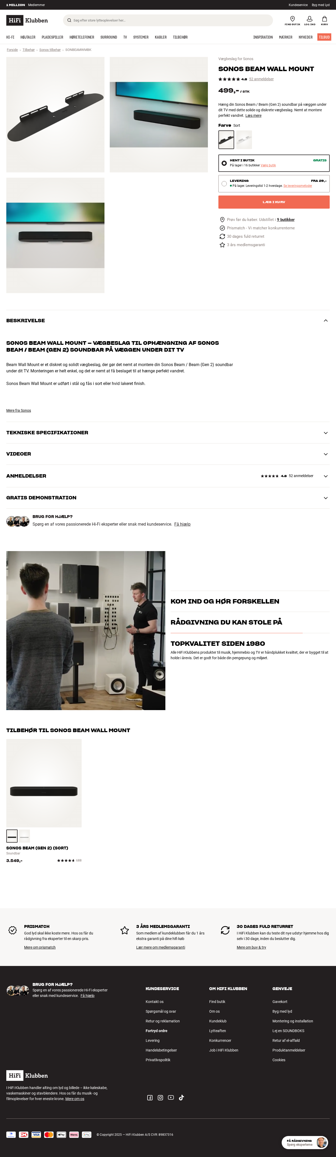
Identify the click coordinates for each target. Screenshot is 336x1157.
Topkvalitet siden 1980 (218, 666)
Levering (153, 1040)
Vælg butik (268, 165)
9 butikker (286, 220)
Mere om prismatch (40, 947)
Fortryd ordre (156, 1031)
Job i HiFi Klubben (223, 1050)
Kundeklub (218, 1021)
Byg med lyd (282, 1011)
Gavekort (279, 1002)
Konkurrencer (220, 1040)
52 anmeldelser (261, 79)
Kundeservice (298, 5)
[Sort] (226, 139)
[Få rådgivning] (321, 1142)
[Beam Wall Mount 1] (55, 114)
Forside (12, 50)
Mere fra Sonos (18, 410)
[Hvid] (244, 139)
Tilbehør (29, 50)
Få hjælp (182, 524)
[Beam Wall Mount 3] (55, 235)
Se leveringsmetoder (298, 186)
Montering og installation (292, 1021)
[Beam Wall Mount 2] (159, 114)
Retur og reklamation (163, 1021)
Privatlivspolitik (158, 1060)
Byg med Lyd (321, 5)
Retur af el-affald (286, 1040)
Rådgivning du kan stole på (226, 645)
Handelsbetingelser (161, 1050)
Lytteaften (217, 1031)
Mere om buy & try (251, 947)
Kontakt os (155, 1002)
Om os (214, 1011)
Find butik (217, 1002)
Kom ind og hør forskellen (225, 595)
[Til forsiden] (27, 20)
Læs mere (253, 115)
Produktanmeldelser (288, 1050)
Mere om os (74, 1099)
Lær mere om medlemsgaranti (160, 947)
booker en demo (306, 603)
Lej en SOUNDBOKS (288, 1031)
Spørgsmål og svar (161, 1011)
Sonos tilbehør (50, 50)
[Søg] (69, 20)
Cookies (278, 1060)
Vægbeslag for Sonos (235, 59)
